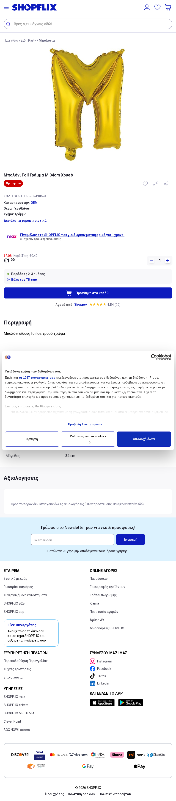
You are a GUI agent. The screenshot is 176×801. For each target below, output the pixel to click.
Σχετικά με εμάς (15, 578)
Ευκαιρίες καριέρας (18, 587)
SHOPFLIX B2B (14, 603)
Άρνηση (32, 439)
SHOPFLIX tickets (16, 705)
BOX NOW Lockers (17, 730)
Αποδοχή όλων (144, 439)
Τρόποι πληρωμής (103, 595)
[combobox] (88, 24)
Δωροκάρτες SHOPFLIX (107, 628)
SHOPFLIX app (14, 612)
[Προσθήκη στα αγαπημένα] (146, 184)
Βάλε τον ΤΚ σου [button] (24, 279)
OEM (34, 203)
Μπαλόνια (47, 40)
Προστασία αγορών (104, 612)
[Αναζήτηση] (9, 24)
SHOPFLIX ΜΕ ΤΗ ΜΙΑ (19, 713)
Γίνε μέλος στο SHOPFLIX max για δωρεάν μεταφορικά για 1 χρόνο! (72, 235)
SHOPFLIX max (14, 697)
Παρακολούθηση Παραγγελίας (26, 661)
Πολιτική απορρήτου (115, 794)
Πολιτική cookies (81, 794)
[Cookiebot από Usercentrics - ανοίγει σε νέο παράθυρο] (151, 357)
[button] (6, 7)
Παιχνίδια (11, 40)
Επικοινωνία (13, 677)
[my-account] (146, 7)
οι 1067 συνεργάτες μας (37, 377)
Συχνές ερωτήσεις (17, 669)
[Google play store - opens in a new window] (130, 702)
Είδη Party (28, 40)
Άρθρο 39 (97, 620)
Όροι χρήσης (54, 794)
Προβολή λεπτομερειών (85, 424)
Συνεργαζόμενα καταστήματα (25, 595)
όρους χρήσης (117, 551)
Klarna (94, 603)
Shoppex (80, 304)
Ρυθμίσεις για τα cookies (88, 436)
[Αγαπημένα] (157, 7)
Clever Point (12, 721)
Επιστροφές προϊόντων (107, 587)
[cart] (168, 7)
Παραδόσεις (99, 578)
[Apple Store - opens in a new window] (103, 702)
